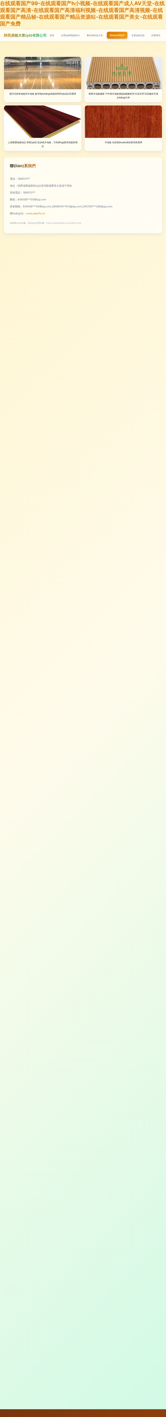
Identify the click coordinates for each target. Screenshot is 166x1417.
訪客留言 (155, 35)
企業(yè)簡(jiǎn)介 (70, 35)
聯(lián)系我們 (117, 35)
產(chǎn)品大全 (95, 35)
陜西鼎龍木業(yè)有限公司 (25, 35)
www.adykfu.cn (35, 213)
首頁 (52, 35)
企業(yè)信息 (138, 35)
